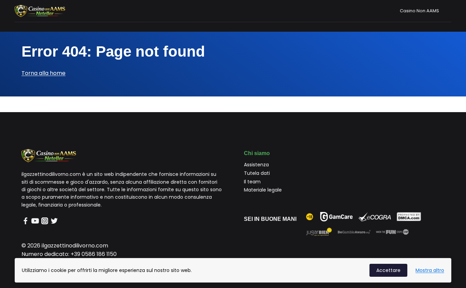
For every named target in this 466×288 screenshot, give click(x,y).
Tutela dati (257, 173)
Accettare (388, 270)
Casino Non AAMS (419, 10)
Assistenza (256, 164)
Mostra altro (430, 270)
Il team (252, 181)
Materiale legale (263, 189)
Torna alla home (43, 73)
